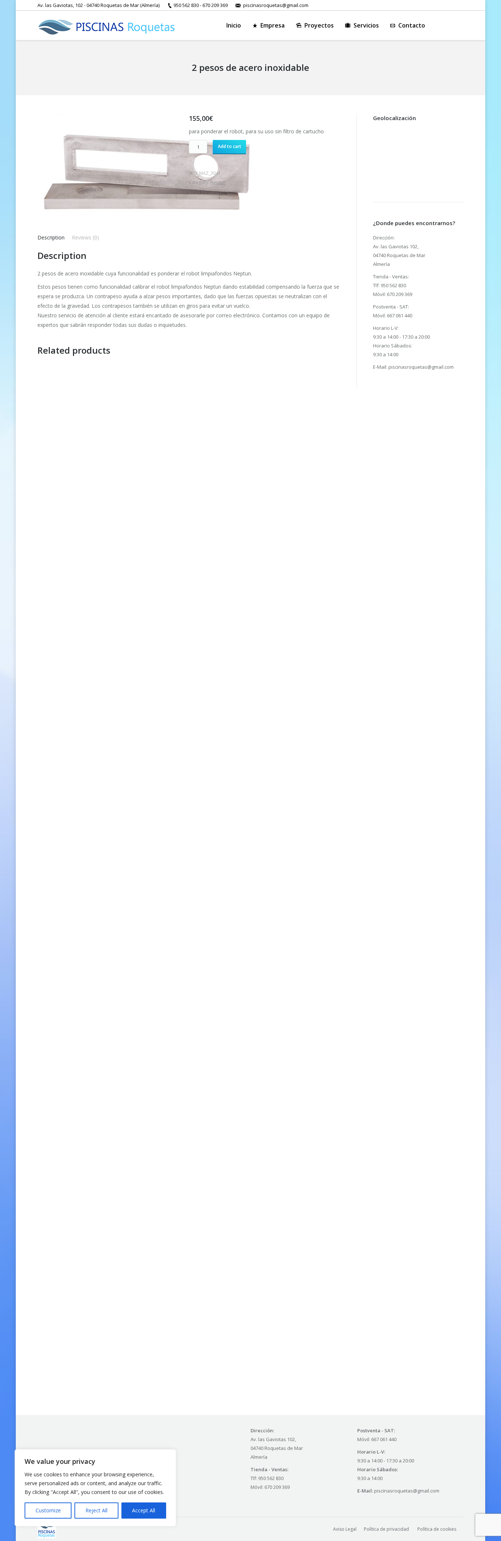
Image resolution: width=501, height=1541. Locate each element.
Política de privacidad (387, 1529)
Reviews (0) (85, 237)
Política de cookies (436, 1529)
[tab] (51, 237)
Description (51, 237)
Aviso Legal (344, 1529)
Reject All (96, 1510)
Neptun (218, 182)
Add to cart (229, 146)
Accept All (143, 1510)
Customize (48, 1510)
